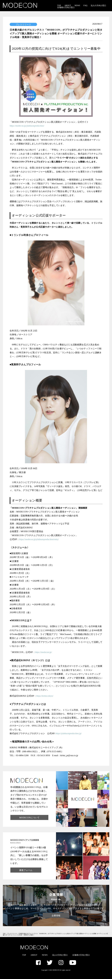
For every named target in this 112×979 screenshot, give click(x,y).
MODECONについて (29, 817)
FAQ (85, 6)
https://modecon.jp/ (43, 652)
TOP (59, 6)
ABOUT (67, 6)
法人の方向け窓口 (98, 6)
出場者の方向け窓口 (66, 7)
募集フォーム (26, 870)
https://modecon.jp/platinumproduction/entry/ (39, 539)
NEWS (77, 6)
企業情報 (56, 915)
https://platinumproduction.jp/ (69, 733)
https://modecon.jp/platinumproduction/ (27, 126)
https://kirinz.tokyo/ (44, 696)
